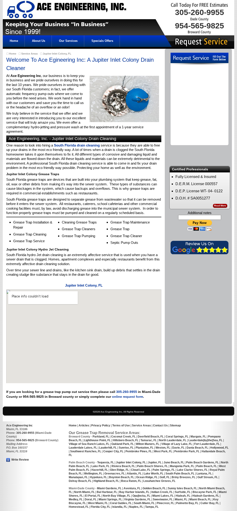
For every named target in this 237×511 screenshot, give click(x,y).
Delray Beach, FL (80, 481)
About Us (38, 41)
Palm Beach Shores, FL (152, 466)
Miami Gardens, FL (109, 488)
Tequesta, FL (105, 462)
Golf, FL (165, 477)
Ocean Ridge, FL (146, 477)
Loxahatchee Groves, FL (159, 481)
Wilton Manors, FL (147, 444)
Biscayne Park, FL (205, 492)
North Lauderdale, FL (172, 440)
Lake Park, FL (100, 466)
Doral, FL (91, 499)
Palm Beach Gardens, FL (202, 462)
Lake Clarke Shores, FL (192, 469)
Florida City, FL (100, 506)
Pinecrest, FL (165, 503)
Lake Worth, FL (153, 473)
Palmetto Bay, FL (187, 503)
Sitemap (175, 425)
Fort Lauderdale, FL (207, 444)
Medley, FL (76, 499)
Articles (83, 425)
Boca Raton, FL (131, 481)
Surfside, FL (182, 492)
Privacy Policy (100, 425)
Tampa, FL (152, 506)
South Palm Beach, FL (179, 473)
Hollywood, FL (219, 447)
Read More (220, 205)
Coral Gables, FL (121, 503)
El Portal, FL (93, 495)
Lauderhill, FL (108, 447)
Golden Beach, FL (154, 488)
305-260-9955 (126, 392)
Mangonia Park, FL (182, 466)
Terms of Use (121, 425)
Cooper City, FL (113, 451)
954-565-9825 (25, 440)
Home (14, 41)
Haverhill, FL (99, 469)
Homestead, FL (79, 506)
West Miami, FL (98, 503)
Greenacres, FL (114, 473)
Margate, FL (198, 436)
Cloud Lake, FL (140, 469)
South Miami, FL (144, 503)
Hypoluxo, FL (98, 477)
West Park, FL (163, 451)
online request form (127, 396)
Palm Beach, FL (206, 466)
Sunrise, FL (126, 447)
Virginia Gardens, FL (137, 499)
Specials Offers (102, 41)
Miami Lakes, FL (163, 495)
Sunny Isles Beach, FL (182, 488)
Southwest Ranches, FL (85, 451)
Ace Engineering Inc (19, 425)
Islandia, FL (120, 506)
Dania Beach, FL (197, 447)
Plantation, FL (144, 447)
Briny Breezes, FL (183, 477)
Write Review (20, 459)
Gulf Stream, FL (207, 477)
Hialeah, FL (183, 495)
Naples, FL (135, 506)
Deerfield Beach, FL (151, 436)
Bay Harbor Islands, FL (134, 492)
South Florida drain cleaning (77, 145)
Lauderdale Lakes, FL (83, 447)
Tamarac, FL (148, 440)
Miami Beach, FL (200, 499)
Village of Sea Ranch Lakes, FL (89, 444)
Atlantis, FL (134, 473)
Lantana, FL (204, 473)
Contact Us (160, 425)
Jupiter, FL (155, 462)
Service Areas (29, 53)
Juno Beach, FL (174, 462)
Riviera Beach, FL (123, 466)
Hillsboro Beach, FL (125, 440)
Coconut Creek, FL (123, 436)
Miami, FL (181, 499)
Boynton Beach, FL (121, 477)
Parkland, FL (101, 436)
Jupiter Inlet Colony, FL (57, 53)
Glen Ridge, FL (119, 469)
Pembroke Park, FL (187, 451)
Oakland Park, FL (122, 444)
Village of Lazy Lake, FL (177, 444)
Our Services (68, 41)
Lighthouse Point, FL (97, 440)
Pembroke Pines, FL (138, 451)
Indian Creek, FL (162, 492)
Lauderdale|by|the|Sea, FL (205, 440)
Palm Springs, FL (164, 469)
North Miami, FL (84, 492)
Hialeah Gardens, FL (205, 495)
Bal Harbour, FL (107, 492)
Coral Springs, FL (177, 436)
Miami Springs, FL (110, 499)
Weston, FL (163, 447)
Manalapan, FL (78, 477)
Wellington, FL (93, 473)
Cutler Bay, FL (209, 503)
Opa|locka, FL (141, 495)
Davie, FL (178, 447)
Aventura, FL (132, 488)
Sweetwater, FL (163, 499)
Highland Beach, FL (106, 481)
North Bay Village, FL (116, 495)
